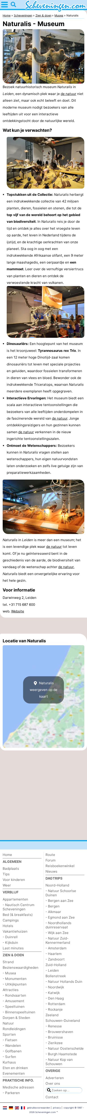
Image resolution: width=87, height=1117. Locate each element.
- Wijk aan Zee (57, 933)
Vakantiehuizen (15, 931)
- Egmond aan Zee (60, 917)
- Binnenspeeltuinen (19, 1012)
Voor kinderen (14, 880)
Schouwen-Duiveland (63, 1020)
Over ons (53, 1083)
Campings (11, 920)
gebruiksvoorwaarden (38, 1107)
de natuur (68, 94)
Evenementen (14, 1073)
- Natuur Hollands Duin (64, 981)
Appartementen (15, 899)
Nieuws (51, 871)
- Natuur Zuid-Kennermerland (58, 940)
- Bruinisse (54, 1037)
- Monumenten (15, 979)
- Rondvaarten (14, 995)
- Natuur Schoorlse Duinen (61, 893)
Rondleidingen (14, 1029)
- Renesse (54, 1026)
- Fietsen (10, 1040)
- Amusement (13, 1001)
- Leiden (52, 970)
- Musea (9, 973)
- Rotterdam (55, 1004)
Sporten (9, 1034)
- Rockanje (54, 1009)
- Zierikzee (54, 1043)
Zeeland (52, 1015)
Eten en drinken (15, 1068)
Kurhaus (9, 1062)
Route (50, 855)
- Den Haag (55, 998)
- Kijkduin (10, 942)
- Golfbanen (12, 1051)
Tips (6, 874)
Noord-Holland (57, 885)
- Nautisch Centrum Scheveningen (18, 907)
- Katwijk (53, 993)
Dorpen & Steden (16, 1018)
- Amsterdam (56, 948)
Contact (52, 1097)
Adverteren (55, 1078)
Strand (8, 962)
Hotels (8, 926)
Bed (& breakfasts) (18, 915)
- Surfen (9, 1057)
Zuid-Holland (56, 965)
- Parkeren (11, 1093)
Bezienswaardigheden (20, 967)
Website (17, 611)
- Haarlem (54, 954)
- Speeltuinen (14, 1006)
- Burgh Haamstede (61, 1054)
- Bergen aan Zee (59, 901)
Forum (51, 860)
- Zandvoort (55, 959)
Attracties (11, 990)
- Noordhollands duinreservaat (58, 925)
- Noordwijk (55, 987)
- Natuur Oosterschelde (65, 1048)
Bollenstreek (56, 976)
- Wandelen (12, 1045)
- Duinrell (10, 937)
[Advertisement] (43, 625)
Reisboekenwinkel (60, 866)
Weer (7, 885)
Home (7, 855)
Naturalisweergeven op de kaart (43, 690)
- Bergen (53, 906)
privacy (57, 1107)
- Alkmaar (53, 912)
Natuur (8, 1023)
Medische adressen (18, 1087)
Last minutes (13, 948)
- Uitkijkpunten (15, 984)
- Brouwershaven (59, 1032)
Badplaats (11, 868)
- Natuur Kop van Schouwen (59, 1061)
